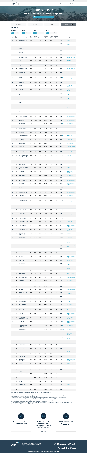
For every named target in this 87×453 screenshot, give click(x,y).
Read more (21, 427)
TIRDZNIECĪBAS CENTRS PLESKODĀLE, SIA (23, 69)
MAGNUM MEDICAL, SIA (23, 192)
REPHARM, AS (21, 146)
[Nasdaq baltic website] (72, 444)
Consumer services (70, 40)
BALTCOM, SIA (21, 349)
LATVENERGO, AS (22, 237)
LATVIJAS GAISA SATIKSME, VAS (23, 222)
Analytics (46, 4)
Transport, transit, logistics (70, 44)
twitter (75, 1)
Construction (69, 60)
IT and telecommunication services (70, 74)
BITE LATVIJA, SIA (22, 332)
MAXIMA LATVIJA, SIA (22, 190)
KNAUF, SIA (21, 256)
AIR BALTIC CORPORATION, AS (23, 374)
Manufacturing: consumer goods (70, 136)
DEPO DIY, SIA (21, 299)
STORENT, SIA (21, 89)
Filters (34, 24)
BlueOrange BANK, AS (22, 329)
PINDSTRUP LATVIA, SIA (23, 152)
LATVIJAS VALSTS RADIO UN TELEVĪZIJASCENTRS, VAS (23, 202)
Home (43, 4)
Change (40, 37)
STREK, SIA (20, 85)
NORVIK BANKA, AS (22, 175)
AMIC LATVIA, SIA (22, 356)
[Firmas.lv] (62, 448)
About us (61, 4)
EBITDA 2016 (51, 37)
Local (38, 33)
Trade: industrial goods (71, 55)
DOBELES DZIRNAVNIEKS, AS (23, 293)
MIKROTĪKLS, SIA (21, 183)
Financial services (70, 65)
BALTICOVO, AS (21, 341)
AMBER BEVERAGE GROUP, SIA (22, 360)
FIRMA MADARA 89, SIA (23, 277)
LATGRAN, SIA (21, 245)
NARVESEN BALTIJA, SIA (23, 180)
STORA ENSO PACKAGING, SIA (23, 93)
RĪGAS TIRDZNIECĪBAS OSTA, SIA (22, 129)
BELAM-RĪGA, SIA (22, 337)
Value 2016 (35, 37)
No (18, 33)
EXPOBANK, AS (21, 280)
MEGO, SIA (20, 187)
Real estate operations (71, 47)
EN (12, 0)
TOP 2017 (12, 37)
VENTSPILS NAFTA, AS (22, 43)
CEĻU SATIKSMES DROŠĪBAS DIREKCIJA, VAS (23, 318)
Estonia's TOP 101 (68, 24)
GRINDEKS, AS (21, 267)
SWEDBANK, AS (21, 82)
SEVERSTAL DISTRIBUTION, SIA (23, 110)
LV (11, 0)
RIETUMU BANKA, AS (22, 143)
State (55, 33)
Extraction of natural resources (70, 152)
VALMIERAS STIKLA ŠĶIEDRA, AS (22, 51)
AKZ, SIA (20, 366)
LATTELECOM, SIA (22, 240)
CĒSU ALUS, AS (21, 309)
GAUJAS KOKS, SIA (22, 273)
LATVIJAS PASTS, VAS (22, 210)
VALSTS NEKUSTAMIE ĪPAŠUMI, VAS (22, 47)
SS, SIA (20, 105)
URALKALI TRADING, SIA (23, 55)
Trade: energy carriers (70, 164)
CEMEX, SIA (21, 313)
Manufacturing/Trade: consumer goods (71, 360)
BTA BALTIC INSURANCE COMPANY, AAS (23, 326)
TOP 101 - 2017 (18, 24)
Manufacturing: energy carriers (71, 245)
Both (12, 33)
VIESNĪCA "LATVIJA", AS (23, 40)
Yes (15, 33)
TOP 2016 (16, 37)
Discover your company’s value (44, 17)
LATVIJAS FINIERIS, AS (22, 225)
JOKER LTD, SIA (21, 260)
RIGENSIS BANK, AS (22, 123)
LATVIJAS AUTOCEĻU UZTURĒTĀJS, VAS (22, 234)
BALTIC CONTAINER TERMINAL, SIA (22, 345)
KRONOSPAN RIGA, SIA (23, 249)
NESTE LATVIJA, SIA (22, 178)
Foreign (42, 33)
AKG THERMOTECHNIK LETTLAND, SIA (23, 370)
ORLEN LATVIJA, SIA (22, 164)
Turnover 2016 (45, 37)
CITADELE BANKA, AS (22, 304)
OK (58, 451)
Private (51, 33)
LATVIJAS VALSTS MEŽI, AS (23, 206)
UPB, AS (20, 60)
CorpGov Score (56, 37)
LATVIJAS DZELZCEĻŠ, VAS (23, 229)
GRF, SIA (20, 271)
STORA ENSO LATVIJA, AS (23, 97)
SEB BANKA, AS (21, 114)
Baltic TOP (50, 4)
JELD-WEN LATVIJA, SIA (23, 263)
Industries (52, 24)
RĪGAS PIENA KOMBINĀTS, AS (23, 136)
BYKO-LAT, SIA (21, 321)
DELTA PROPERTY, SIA (22, 301)
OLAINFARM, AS (21, 171)
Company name (22, 37)
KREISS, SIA (20, 253)
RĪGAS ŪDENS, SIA (22, 126)
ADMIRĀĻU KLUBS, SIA (22, 384)
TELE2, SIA (20, 77)
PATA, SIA (20, 161)
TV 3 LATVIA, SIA (21, 63)
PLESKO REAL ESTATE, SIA (23, 149)
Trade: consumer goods (71, 116)
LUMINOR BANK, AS (22, 195)
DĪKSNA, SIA (21, 296)
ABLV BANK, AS (21, 387)
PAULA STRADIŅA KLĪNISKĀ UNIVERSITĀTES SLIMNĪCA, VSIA (23, 157)
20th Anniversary (72, 4)
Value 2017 (31, 37)
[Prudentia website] (60, 444)
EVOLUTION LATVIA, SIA (23, 283)
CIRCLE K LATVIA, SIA (22, 307)
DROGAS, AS (21, 289)
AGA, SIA (20, 381)
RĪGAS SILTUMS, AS (22, 133)
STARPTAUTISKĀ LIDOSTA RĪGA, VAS (23, 101)
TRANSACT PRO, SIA (22, 66)
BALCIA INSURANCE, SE (23, 354)
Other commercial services (70, 90)
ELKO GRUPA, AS (22, 287)
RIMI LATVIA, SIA (21, 120)
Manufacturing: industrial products (71, 51)
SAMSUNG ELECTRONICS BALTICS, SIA (23, 117)
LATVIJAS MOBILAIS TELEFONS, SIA (22, 214)
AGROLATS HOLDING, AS (23, 378)
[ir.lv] (73, 448)
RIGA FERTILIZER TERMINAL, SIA (21, 140)
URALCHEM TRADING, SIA (23, 57)
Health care (69, 155)
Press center (66, 4)
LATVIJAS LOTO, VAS (22, 218)
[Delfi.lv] (68, 448)
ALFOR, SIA (20, 363)
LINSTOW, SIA (21, 198)
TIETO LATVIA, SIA (22, 72)
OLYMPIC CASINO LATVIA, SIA (23, 168)
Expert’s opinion (56, 4)
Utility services (69, 126)
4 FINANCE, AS (21, 390)
